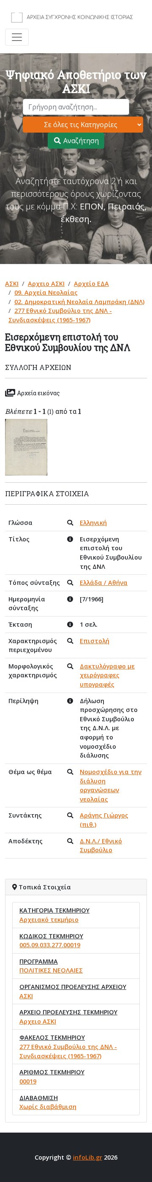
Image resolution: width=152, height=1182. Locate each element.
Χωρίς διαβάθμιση (47, 1107)
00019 (27, 1081)
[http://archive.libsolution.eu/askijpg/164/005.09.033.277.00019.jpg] (26, 447)
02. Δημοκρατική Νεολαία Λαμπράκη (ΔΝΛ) (79, 302)
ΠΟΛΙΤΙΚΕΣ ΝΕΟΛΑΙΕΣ (51, 970)
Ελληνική (93, 523)
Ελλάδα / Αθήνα (104, 583)
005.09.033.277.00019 (49, 945)
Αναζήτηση (80, 140)
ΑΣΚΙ (12, 284)
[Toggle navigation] (17, 37)
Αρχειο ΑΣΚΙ (46, 284)
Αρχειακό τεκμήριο (49, 920)
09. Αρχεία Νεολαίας (46, 292)
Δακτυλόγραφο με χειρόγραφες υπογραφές (107, 675)
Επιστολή (94, 641)
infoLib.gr (87, 1157)
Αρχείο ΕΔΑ (91, 284)
